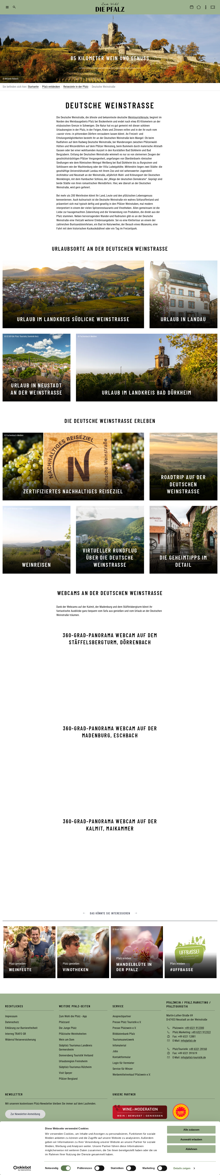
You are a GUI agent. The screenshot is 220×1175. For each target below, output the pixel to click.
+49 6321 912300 (194, 1028)
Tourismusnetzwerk (123, 1039)
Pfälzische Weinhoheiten (72, 1033)
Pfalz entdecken (51, 86)
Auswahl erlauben (191, 1139)
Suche (14, 7)
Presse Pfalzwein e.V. (124, 1028)
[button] (84, 913)
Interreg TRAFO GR (15, 1033)
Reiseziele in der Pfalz (75, 86)
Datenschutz (12, 1022)
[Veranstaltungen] (192, 7)
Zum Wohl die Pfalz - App (73, 1016)
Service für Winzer (123, 1068)
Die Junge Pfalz (67, 1028)
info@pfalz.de (188, 1040)
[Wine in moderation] (140, 1111)
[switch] (99, 1168)
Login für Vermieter (123, 1063)
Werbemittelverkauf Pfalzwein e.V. (132, 1074)
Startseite (33, 86)
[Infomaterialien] (206, 7)
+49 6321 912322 (201, 1032)
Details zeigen (181, 1168)
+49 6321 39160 (198, 1049)
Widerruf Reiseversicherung (20, 1039)
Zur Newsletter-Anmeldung (25, 1114)
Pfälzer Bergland (68, 1078)
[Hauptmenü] (7, 7)
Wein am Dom (66, 1039)
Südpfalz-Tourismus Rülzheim (75, 1067)
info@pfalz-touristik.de (193, 1057)
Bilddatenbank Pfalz (124, 1033)
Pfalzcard (64, 1022)
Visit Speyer (65, 1073)
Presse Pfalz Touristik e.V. (127, 1022)
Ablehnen (191, 1149)
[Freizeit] (213, 7)
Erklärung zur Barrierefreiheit (21, 1028)
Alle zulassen (191, 1129)
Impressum (11, 1016)
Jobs (115, 1051)
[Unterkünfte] (199, 7)
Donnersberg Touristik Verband (76, 1055)
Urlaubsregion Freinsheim (73, 1061)
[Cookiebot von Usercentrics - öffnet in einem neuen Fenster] (22, 1168)
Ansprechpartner (122, 1016)
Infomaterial (119, 1045)
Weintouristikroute (138, 117)
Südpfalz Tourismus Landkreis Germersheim (75, 1047)
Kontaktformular (122, 1057)
